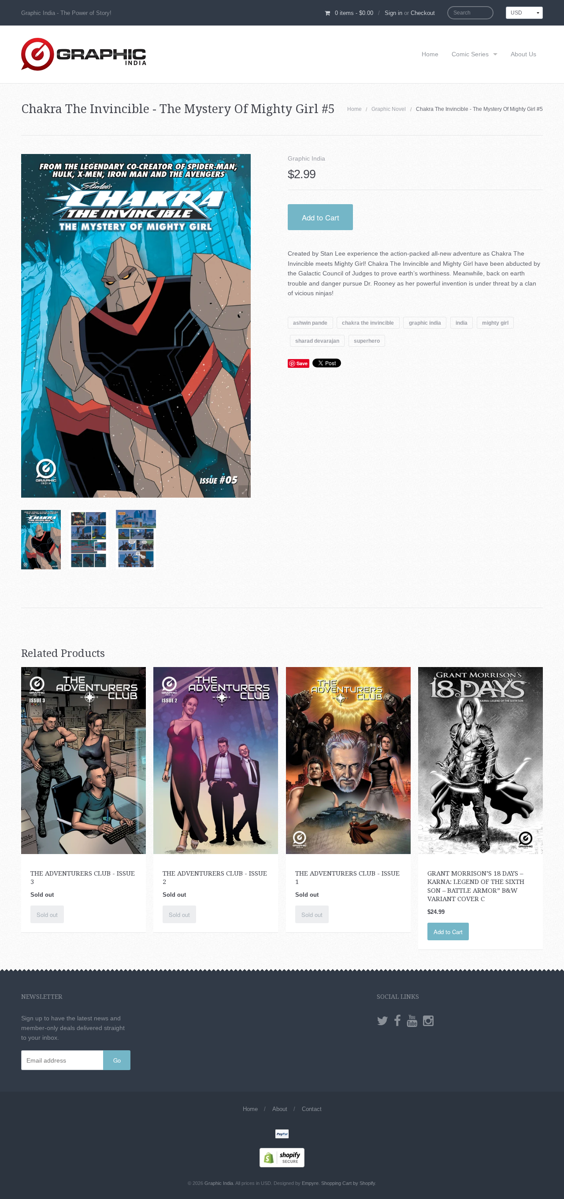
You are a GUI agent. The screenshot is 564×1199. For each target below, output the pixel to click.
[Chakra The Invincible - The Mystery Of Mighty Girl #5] (41, 539)
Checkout (423, 13)
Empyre (310, 1183)
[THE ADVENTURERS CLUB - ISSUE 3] (83, 759)
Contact (312, 1109)
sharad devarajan (317, 340)
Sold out (47, 914)
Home (430, 54)
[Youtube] (412, 1021)
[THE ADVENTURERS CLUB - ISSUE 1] (348, 759)
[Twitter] (382, 1021)
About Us (523, 54)
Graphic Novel (388, 109)
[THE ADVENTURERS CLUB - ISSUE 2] (215, 759)
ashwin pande (310, 322)
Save (302, 363)
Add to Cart (320, 217)
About (279, 1109)
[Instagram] (428, 1021)
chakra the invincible (368, 322)
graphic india (425, 322)
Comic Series (470, 54)
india (462, 322)
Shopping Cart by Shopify (348, 1183)
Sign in (393, 13)
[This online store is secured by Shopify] (282, 1157)
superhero (367, 340)
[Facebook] (397, 1021)
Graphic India (306, 158)
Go (117, 1060)
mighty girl (495, 322)
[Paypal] (282, 1134)
